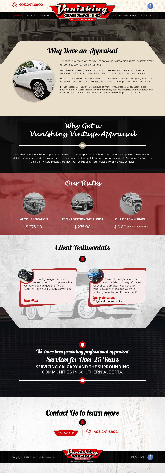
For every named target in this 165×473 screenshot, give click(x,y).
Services (18, 15)
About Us (45, 15)
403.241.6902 (31, 4)
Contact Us (146, 15)
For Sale (31, 15)
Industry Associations (124, 15)
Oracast (91, 461)
